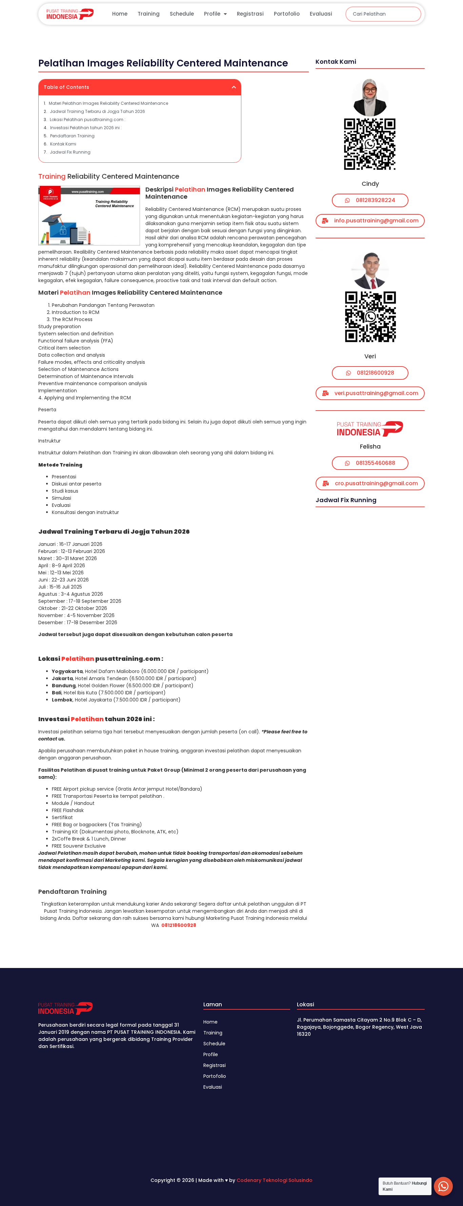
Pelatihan (190, 189)
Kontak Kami (63, 144)
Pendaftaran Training (72, 136)
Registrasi (250, 13)
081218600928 (178, 925)
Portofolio (287, 13)
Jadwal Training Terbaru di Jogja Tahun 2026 (97, 111)
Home (119, 13)
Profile (212, 13)
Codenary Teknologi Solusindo (275, 1180)
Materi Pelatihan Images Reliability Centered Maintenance (108, 103)
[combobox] (383, 14)
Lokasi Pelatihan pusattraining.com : (87, 119)
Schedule (182, 13)
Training (149, 13)
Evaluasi (321, 13)
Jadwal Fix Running (70, 152)
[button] (234, 87)
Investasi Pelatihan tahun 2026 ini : (86, 128)
